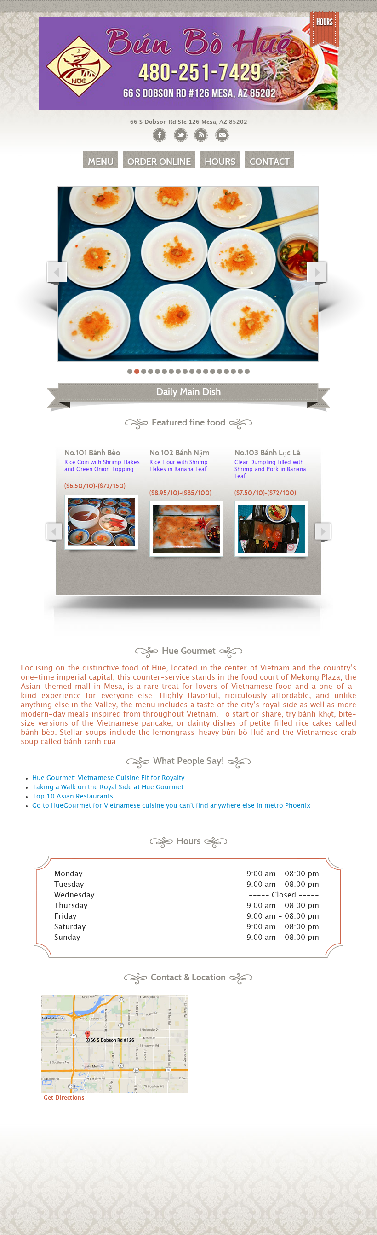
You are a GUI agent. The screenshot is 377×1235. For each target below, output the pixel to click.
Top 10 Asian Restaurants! (73, 796)
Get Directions (64, 1098)
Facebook (160, 135)
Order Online (159, 161)
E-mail (222, 135)
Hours (324, 22)
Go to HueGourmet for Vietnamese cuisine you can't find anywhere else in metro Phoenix (171, 806)
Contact (270, 161)
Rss (201, 135)
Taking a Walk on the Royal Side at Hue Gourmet (107, 787)
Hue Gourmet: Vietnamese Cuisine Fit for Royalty (108, 778)
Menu (101, 161)
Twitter (180, 135)
